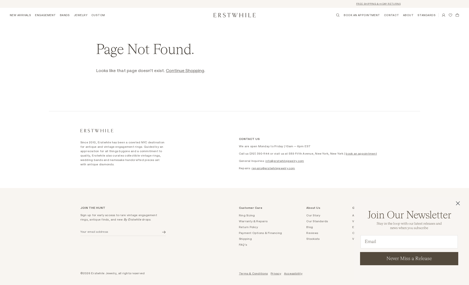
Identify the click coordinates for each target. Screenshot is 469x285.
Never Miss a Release (409, 258)
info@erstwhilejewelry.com (284, 160)
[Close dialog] (458, 203)
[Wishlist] (450, 15)
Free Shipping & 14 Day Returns (375, 4)
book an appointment (361, 153)
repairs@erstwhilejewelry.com (273, 168)
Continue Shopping (185, 71)
